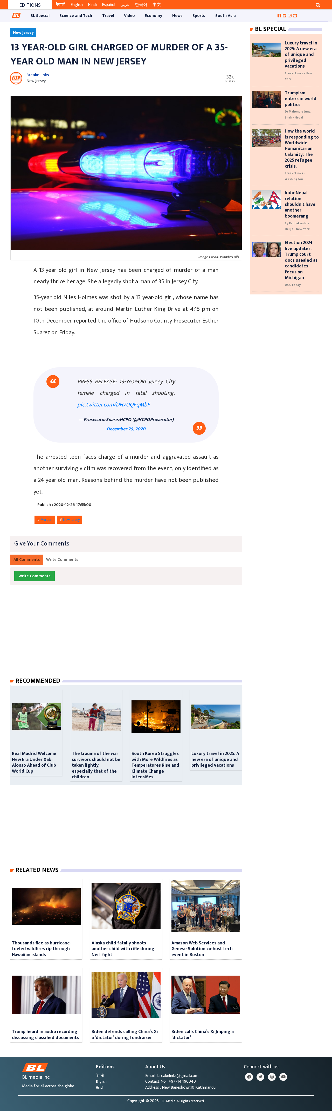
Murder (46, 520)
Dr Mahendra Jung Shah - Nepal (298, 114)
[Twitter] (260, 1077)
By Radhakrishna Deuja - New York (297, 226)
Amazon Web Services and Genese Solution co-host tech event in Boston (202, 948)
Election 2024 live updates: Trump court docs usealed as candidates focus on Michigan (301, 260)
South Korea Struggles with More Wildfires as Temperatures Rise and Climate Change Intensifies (155, 765)
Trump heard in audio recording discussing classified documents (45, 1034)
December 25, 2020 (126, 429)
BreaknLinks (37, 74)
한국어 (141, 4)
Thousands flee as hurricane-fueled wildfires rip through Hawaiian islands (41, 948)
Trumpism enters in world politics (300, 98)
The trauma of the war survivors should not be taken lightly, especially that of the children (96, 765)
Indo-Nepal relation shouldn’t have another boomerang (300, 204)
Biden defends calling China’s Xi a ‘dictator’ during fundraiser (125, 1034)
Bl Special (270, 29)
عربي (125, 4)
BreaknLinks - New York (298, 76)
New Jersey (71, 520)
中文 (157, 4)
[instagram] (272, 1077)
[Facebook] (249, 1077)
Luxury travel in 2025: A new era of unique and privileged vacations (215, 759)
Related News (37, 870)
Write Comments (62, 559)
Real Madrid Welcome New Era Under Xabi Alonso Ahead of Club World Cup (34, 762)
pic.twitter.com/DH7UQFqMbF (113, 405)
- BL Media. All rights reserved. (182, 1101)
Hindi (92, 4)
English (77, 4)
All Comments (26, 559)
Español (108, 4)
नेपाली (60, 4)
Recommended (38, 681)
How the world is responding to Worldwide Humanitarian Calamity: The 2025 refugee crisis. (302, 148)
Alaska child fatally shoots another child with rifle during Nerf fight (123, 948)
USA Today (293, 284)
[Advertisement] (130, 636)
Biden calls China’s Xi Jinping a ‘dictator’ (202, 1034)
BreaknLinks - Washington (295, 175)
